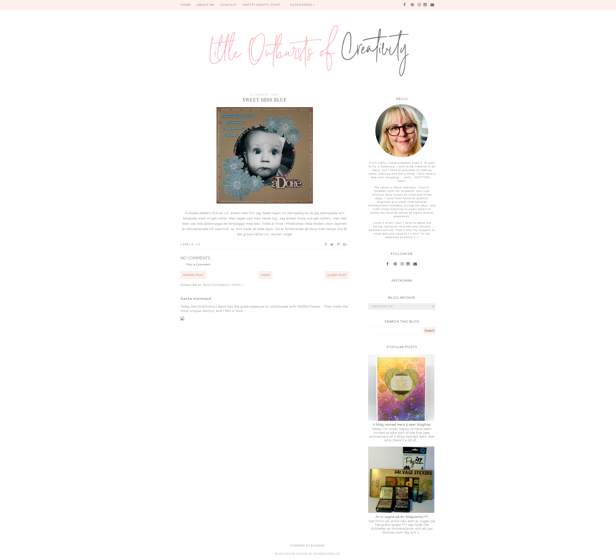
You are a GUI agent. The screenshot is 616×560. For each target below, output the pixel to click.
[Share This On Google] (345, 244)
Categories (301, 5)
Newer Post (193, 275)
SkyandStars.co (327, 553)
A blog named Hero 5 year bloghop (402, 424)
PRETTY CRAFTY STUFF (261, 5)
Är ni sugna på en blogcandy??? (402, 517)
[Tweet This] (332, 244)
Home (265, 275)
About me (206, 5)
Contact (228, 5)
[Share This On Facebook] (326, 244)
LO (198, 244)
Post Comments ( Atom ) (223, 285)
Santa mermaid (195, 298)
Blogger (318, 545)
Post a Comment (198, 264)
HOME (185, 5)
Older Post (336, 275)
